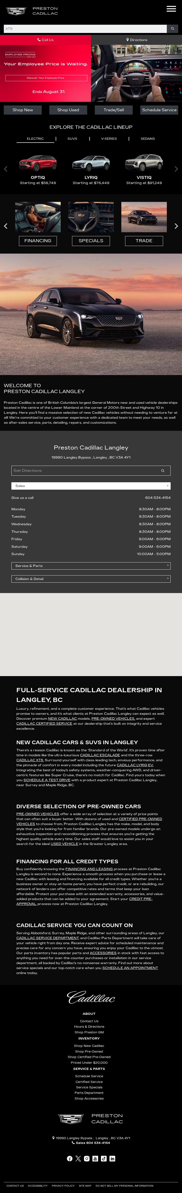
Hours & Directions (89, 1026)
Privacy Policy (63, 1185)
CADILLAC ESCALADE (100, 755)
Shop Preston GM (89, 1032)
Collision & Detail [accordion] (29, 579)
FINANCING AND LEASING (89, 869)
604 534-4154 (158, 498)
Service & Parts (89, 1069)
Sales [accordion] (20, 486)
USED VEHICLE (64, 844)
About (89, 1014)
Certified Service (89, 1082)
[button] (70, 11)
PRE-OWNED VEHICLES (37, 814)
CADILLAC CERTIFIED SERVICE (44, 724)
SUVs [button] (72, 138)
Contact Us (89, 1021)
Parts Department (89, 1093)
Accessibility (38, 1185)
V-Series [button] (109, 138)
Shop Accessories (89, 1098)
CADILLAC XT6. (30, 760)
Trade (144, 240)
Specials (91, 240)
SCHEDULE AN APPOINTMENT (130, 968)
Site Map (85, 1185)
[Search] (172, 29)
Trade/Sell (114, 110)
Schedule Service (159, 110)
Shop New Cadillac (89, 1046)
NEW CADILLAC (62, 719)
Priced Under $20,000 (89, 1062)
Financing (37, 240)
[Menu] (171, 9)
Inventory (89, 1038)
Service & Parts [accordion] (29, 566)
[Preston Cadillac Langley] (32, 11)
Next (176, 226)
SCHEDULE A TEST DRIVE (46, 780)
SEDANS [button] (148, 138)
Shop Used (68, 110)
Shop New (23, 110)
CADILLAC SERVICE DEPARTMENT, (47, 938)
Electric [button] (35, 138)
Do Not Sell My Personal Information (125, 1185)
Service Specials (89, 1087)
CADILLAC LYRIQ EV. (135, 765)
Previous (5, 226)
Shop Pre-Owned (89, 1051)
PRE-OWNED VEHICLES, (113, 719)
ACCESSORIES (103, 953)
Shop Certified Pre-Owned (89, 1057)
